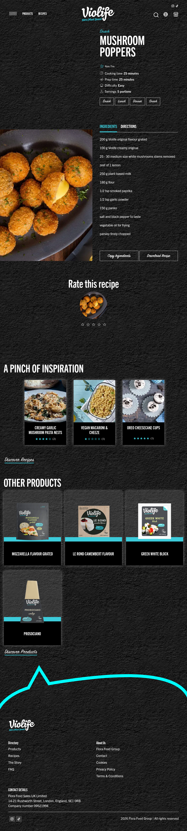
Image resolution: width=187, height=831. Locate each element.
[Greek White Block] (154, 521)
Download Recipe (158, 256)
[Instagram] (12, 819)
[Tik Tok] (19, 819)
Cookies (101, 762)
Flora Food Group (108, 749)
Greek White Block (154, 553)
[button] (13, 13)
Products (27, 13)
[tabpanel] (139, 186)
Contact (101, 756)
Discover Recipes (19, 459)
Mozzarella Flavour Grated (32, 553)
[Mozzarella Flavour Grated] (32, 521)
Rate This (110, 66)
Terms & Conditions (109, 776)
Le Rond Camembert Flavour (93, 553)
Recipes (42, 13)
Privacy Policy (105, 769)
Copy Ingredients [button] (119, 256)
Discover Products (21, 651)
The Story (14, 762)
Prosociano (32, 633)
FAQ (11, 769)
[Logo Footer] (22, 721)
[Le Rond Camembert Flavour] (93, 521)
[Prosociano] (32, 601)
